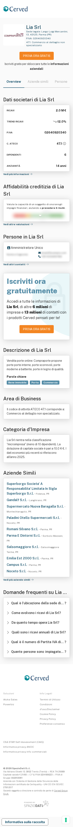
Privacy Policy (48, 719)
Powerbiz (8, 704)
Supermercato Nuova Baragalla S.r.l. (35, 506)
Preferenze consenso (52, 723)
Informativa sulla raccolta (25, 822)
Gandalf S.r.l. (17, 500)
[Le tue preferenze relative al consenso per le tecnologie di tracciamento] (66, 820)
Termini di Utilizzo (50, 699)
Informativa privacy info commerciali (25, 751)
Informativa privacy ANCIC (18, 746)
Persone (61, 82)
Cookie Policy (48, 714)
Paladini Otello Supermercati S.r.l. (34, 518)
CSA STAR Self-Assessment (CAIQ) (23, 742)
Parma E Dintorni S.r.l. (24, 536)
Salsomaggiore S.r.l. (23, 547)
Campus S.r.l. (17, 565)
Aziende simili (38, 82)
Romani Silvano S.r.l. (23, 529)
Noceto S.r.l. (17, 571)
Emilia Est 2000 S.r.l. (23, 558)
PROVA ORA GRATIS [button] (36, 55)
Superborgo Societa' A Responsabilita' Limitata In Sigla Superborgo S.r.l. (32, 488)
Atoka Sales (10, 699)
